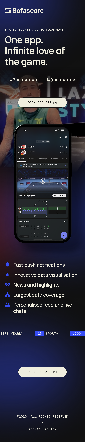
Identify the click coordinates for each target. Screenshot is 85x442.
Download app (39, 102)
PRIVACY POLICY (42, 429)
